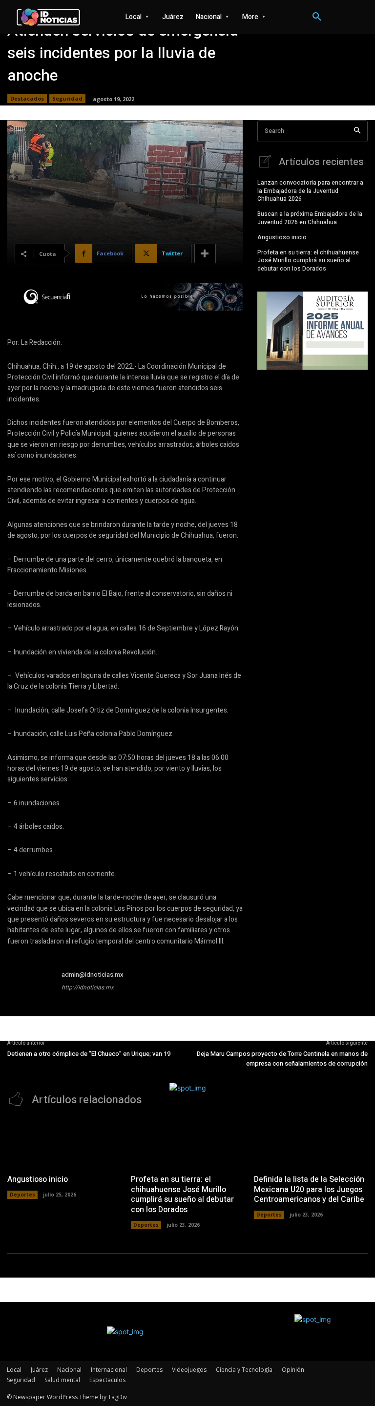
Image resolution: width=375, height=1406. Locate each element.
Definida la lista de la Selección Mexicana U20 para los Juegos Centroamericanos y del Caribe (309, 1190)
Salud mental (62, 1380)
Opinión (293, 1369)
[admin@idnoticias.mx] (30, 992)
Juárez (39, 1369)
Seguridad (67, 98)
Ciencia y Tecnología (244, 1369)
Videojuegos (189, 1369)
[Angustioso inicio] (64, 1143)
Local (14, 1369)
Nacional (69, 1369)
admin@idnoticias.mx (93, 974)
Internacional (109, 1369)
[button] (317, 17)
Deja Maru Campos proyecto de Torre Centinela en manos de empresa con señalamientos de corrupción (282, 1058)
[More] (205, 253)
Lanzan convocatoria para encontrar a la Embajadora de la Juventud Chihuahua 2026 (310, 191)
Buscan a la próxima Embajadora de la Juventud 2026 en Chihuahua (309, 218)
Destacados (27, 98)
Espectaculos (107, 1380)
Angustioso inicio (282, 237)
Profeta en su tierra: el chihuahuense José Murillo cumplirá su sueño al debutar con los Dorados (308, 260)
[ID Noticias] (48, 17)
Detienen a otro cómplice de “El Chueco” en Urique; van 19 (88, 1053)
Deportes (22, 1194)
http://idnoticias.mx (88, 987)
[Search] (357, 131)
